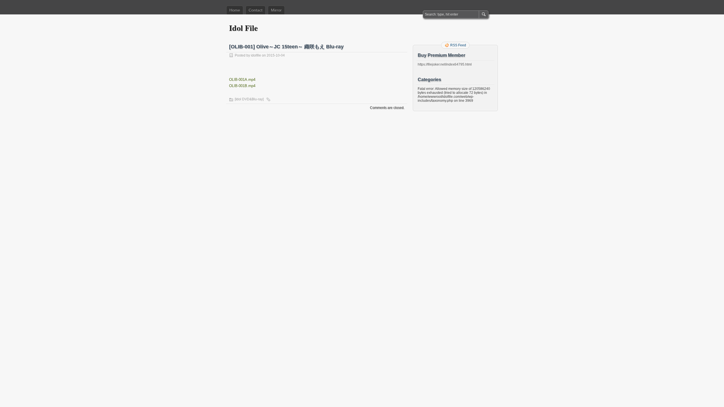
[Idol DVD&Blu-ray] (249, 99)
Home (234, 10)
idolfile (256, 55)
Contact (255, 10)
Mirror (276, 10)
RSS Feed (458, 45)
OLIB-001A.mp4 (242, 79)
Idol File (243, 28)
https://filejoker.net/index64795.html (445, 64)
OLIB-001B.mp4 (242, 86)
